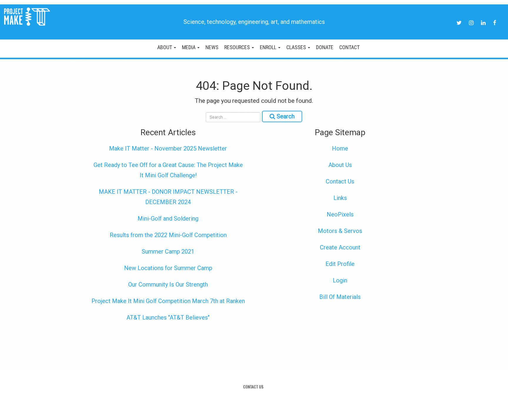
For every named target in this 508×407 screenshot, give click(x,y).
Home (340, 148)
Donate (324, 47)
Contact (349, 47)
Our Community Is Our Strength (168, 284)
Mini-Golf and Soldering (168, 218)
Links (340, 197)
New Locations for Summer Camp (168, 268)
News (211, 47)
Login (340, 280)
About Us (340, 164)
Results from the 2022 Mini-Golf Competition (168, 235)
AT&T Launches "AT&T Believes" (168, 317)
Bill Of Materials (340, 296)
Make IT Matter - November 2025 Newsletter (168, 148)
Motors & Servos (340, 230)
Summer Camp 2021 (168, 251)
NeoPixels (340, 214)
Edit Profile (340, 263)
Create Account (340, 247)
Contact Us (340, 181)
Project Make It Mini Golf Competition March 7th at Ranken (168, 301)
